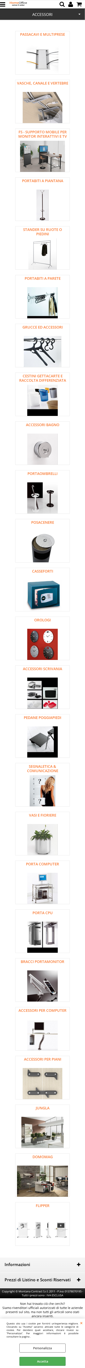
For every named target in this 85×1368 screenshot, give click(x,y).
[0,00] (79, 4)
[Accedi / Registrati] (71, 4)
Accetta (42, 1361)
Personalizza (42, 1348)
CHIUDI (81, 1323)
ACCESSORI (42, 14)
